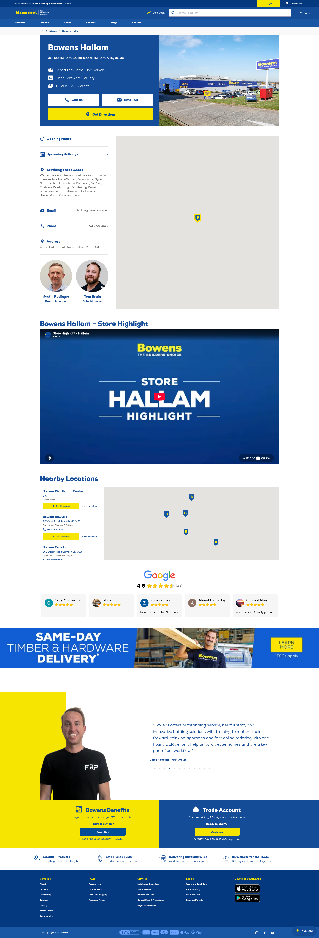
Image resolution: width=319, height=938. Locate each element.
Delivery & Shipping (98, 894)
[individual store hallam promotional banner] (159, 647)
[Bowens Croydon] (70, 558)
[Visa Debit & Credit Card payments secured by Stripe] (155, 932)
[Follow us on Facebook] (264, 932)
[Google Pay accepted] (196, 932)
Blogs (114, 22)
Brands (44, 22)
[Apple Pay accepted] (185, 932)
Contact (136, 22)
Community (45, 894)
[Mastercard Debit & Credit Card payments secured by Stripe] (164, 932)
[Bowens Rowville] (70, 527)
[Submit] (173, 12)
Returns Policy (193, 889)
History (43, 905)
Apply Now (103, 831)
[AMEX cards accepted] (146, 932)
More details (89, 506)
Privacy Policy (193, 894)
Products (20, 22)
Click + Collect (95, 889)
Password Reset (97, 900)
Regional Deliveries (146, 905)
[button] (197, 218)
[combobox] (230, 13)
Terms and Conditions (196, 884)
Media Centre (46, 910)
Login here (119, 839)
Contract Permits (194, 900)
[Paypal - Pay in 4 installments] (174, 932)
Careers (44, 889)
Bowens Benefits (145, 894)
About (67, 22)
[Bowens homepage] (33, 13)
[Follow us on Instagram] (256, 932)
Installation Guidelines (148, 884)
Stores (53, 31)
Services (91, 22)
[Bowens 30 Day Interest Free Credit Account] (130, 932)
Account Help (95, 884)
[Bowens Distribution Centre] (70, 499)
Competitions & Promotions (150, 900)
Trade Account (144, 889)
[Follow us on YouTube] (272, 932)
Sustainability (46, 916)
